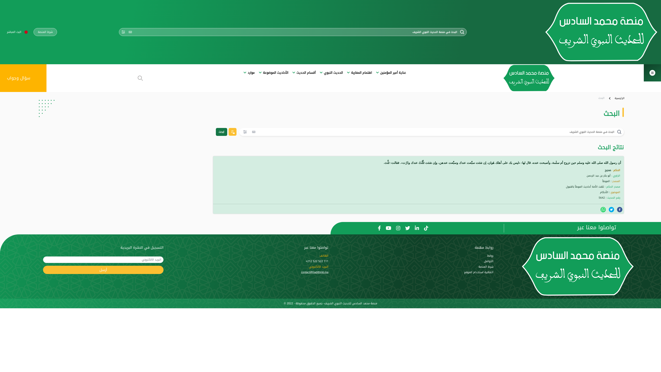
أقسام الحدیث (306, 72)
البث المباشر (14, 32)
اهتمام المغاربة (361, 72)
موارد (251, 72)
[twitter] (611, 209)
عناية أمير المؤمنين (393, 72)
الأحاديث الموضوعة (275, 72)
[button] (26, 32)
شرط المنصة (45, 32)
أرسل (103, 270)
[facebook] (619, 209)
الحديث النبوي (333, 72)
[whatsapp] (603, 209)
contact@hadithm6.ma (314, 272)
